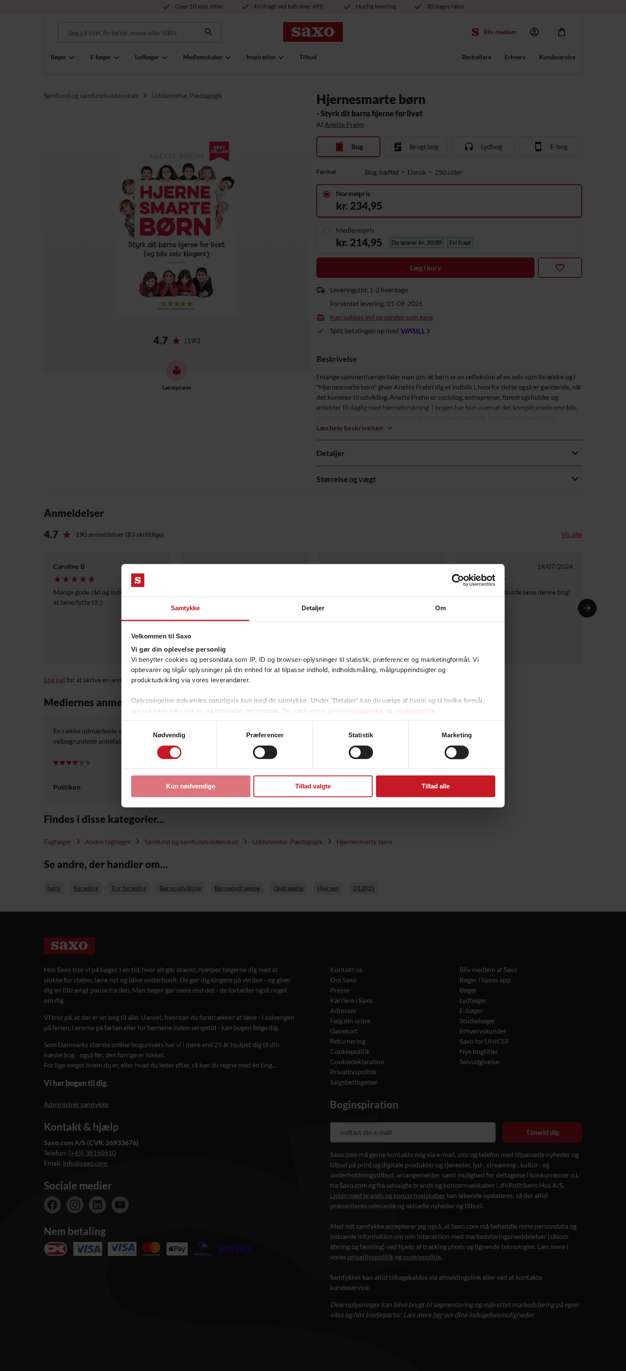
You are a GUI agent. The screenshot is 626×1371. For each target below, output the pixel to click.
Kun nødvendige (190, 786)
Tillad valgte (313, 786)
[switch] (265, 752)
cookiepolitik (414, 711)
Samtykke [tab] (185, 608)
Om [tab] (440, 608)
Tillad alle (436, 786)
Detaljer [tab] (313, 608)
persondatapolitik (356, 711)
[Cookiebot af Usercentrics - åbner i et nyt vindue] (458, 580)
